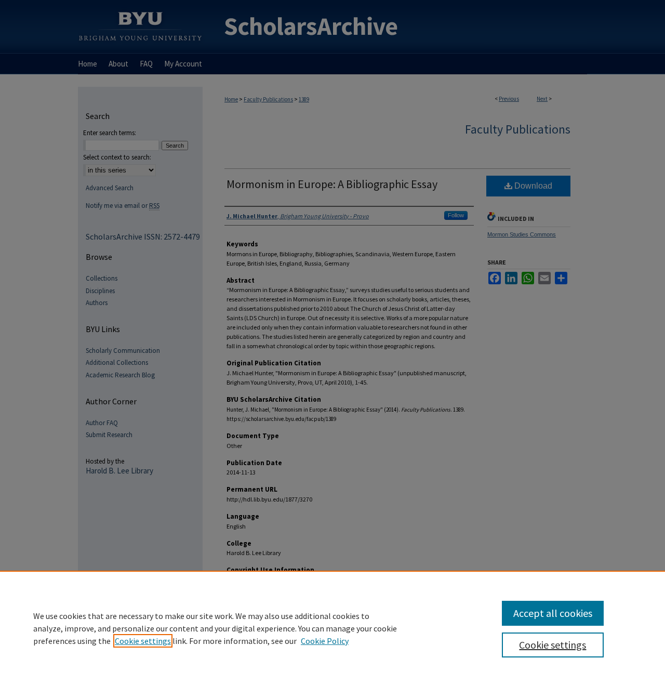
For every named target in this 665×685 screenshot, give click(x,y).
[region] (332, 628)
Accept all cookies (552, 613)
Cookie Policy (325, 641)
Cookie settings (143, 641)
